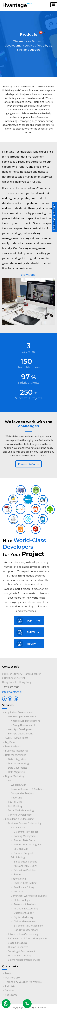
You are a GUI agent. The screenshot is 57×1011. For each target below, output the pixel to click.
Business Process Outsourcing (25, 823)
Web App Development (20, 729)
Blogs (8, 973)
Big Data (10, 742)
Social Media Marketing (21, 810)
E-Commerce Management (28, 925)
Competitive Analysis (22, 793)
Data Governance (17, 767)
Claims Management (25, 921)
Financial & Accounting (26, 908)
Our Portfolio (12, 977)
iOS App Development (23, 725)
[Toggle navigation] (53, 4)
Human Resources (18, 947)
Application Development (19, 712)
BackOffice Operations (26, 930)
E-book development (25, 861)
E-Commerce (18, 827)
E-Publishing (18, 857)
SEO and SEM (21, 848)
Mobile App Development (22, 716)
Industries (10, 986)
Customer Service (17, 942)
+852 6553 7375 (10, 687)
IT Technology (22, 900)
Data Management (15, 755)
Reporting (16, 797)
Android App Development (25, 720)
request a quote (28, 464)
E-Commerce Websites (26, 831)
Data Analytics (13, 746)
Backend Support (23, 853)
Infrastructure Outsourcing (23, 934)
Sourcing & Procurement (21, 951)
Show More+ (29, 275)
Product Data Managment (28, 844)
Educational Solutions (26, 870)
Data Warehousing (18, 763)
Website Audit (18, 784)
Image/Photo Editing (25, 883)
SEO (10, 780)
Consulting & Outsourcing (19, 819)
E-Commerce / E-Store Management (28, 938)
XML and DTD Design (25, 865)
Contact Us (11, 994)
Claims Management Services (24, 959)
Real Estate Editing (24, 887)
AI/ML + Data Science (16, 737)
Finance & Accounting (19, 955)
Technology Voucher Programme (23, 981)
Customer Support (24, 912)
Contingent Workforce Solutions (29, 895)
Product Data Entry (24, 840)
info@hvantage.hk (12, 692)
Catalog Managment (25, 836)
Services (9, 990)
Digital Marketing (14, 776)
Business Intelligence (16, 750)
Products (19, 874)
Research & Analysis (25, 904)
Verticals (18, 891)
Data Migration (16, 772)
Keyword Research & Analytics (27, 789)
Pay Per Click (15, 801)
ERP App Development (20, 733)
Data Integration (17, 759)
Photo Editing (18, 878)
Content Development (20, 814)
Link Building (15, 806)
